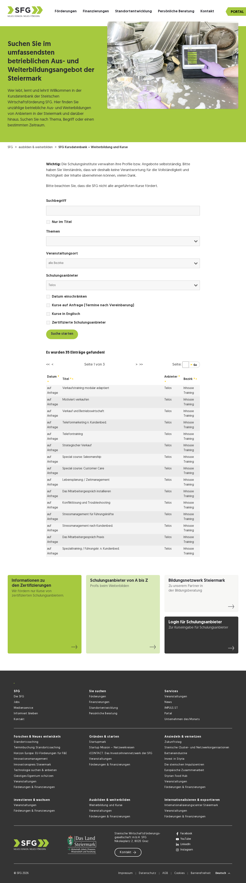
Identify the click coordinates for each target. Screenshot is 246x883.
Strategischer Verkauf (77, 445)
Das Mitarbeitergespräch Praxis (83, 537)
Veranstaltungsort (62, 253)
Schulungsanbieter (62, 276)
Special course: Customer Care (83, 468)
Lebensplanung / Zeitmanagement (86, 480)
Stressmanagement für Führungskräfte (88, 514)
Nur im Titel (62, 222)
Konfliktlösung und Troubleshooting (86, 502)
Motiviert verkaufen (75, 399)
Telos (168, 388)
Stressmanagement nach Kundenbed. (87, 525)
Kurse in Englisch (66, 314)
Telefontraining (72, 434)
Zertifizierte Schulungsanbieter (79, 323)
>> (141, 364)
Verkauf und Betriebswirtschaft (83, 411)
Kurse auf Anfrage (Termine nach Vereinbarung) (93, 305)
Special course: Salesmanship (81, 457)
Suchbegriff (56, 201)
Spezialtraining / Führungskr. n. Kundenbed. (91, 548)
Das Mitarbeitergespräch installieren (86, 491)
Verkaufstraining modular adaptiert (85, 388)
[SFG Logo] (25, 11)
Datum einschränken (69, 297)
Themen (53, 232)
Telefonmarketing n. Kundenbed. (84, 422)
